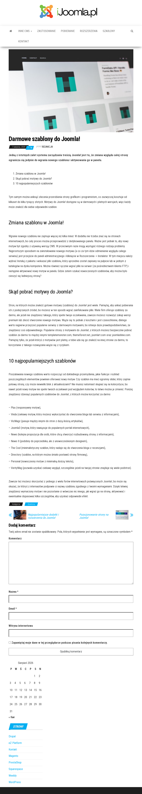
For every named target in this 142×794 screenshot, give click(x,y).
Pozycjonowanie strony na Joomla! (93, 516)
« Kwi (12, 717)
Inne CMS (24, 31)
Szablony (109, 31)
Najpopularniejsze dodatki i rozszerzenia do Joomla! (43, 516)
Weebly (13, 775)
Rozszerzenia (88, 31)
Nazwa (13, 591)
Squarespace (16, 769)
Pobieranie (68, 31)
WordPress (15, 782)
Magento (13, 756)
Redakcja (47, 146)
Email (13, 608)
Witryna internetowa (21, 625)
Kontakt (23, 41)
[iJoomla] (11, 31)
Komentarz (15, 538)
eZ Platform (15, 743)
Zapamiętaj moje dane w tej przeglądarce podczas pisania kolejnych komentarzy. (59, 642)
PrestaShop (15, 762)
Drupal (12, 736)
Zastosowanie (46, 31)
